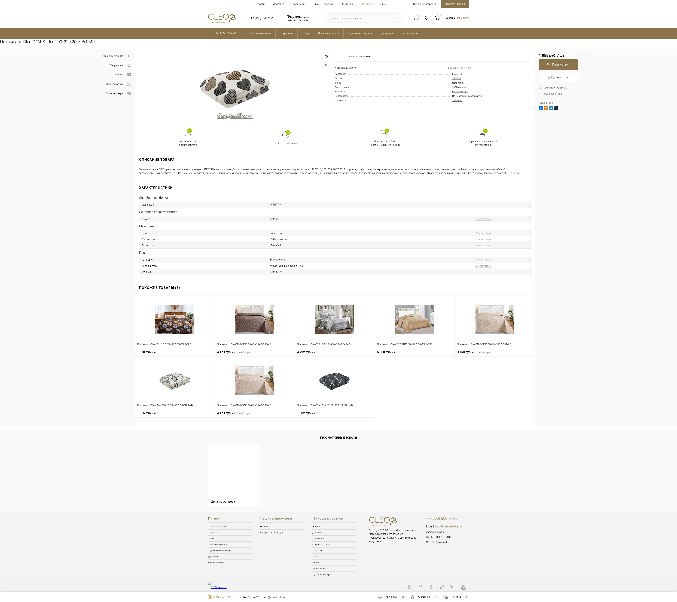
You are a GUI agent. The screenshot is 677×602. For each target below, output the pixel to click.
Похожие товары (114, 93)
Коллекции (299, 4)
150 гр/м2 (457, 100)
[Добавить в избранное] (326, 57)
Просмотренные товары (338, 438)
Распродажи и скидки (271, 532)
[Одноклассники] (546, 108)
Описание (118, 74)
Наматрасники (216, 562)
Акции (382, 4)
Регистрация (429, 4)
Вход (416, 4)
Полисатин (457, 82)
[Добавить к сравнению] (326, 64)
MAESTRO (457, 74)
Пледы (211, 538)
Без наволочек (460, 91)
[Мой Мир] (551, 108)
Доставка (278, 4)
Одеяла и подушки (217, 544)
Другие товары (483, 219)
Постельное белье (217, 526)
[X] (556, 108)
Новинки (264, 526)
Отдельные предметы (219, 550)
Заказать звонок (455, 3)
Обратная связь (223, 597)
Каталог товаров (226, 33)
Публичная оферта (322, 574)
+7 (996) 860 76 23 (248, 597)
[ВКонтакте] (541, 108)
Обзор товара (116, 65)
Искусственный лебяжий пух (467, 96)
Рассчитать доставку (555, 88)
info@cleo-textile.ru (448, 526)
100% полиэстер (460, 87)
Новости (260, 4)
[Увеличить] (234, 87)
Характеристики (114, 84)
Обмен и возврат (323, 4)
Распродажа (318, 568)
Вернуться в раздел (113, 56)
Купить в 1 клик (560, 77)
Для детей (213, 556)
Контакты (347, 4)
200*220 (456, 78)
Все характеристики (459, 67)
